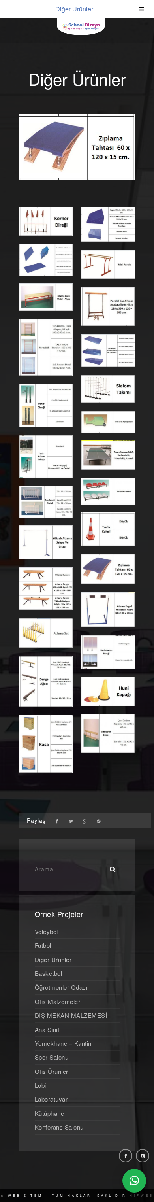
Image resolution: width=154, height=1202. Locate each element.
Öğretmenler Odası (61, 987)
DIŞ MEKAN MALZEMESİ (71, 1015)
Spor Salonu (52, 1057)
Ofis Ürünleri (52, 1071)
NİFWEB (142, 1195)
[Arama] (110, 867)
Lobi (40, 1085)
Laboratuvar (51, 1099)
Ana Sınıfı (48, 1029)
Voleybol (46, 931)
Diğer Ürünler (53, 959)
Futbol (43, 945)
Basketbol (48, 973)
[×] (134, 1181)
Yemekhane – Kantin (63, 1043)
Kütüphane (49, 1113)
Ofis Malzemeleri (58, 1001)
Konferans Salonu (59, 1127)
